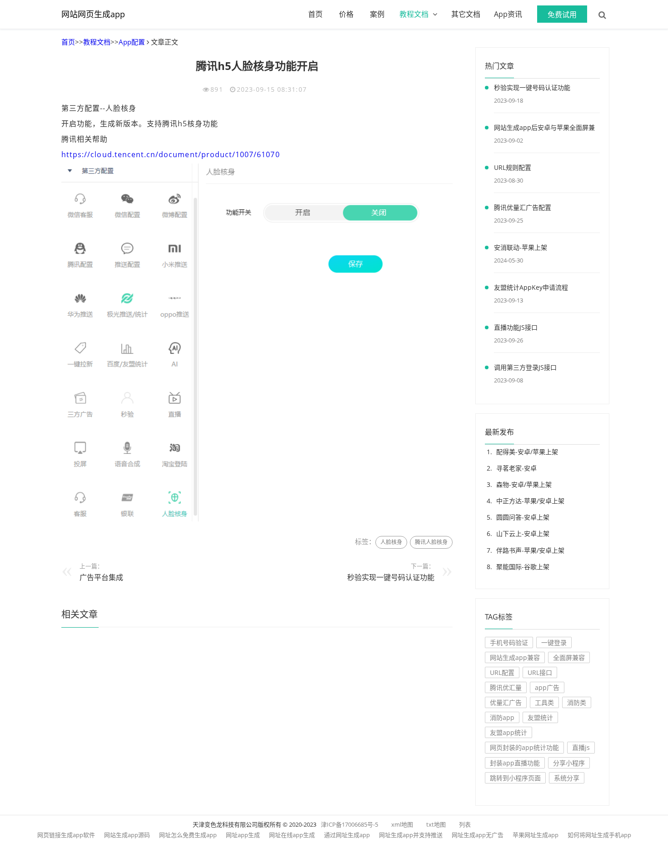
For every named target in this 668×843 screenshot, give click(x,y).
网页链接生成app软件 (66, 835)
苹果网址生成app (535, 835)
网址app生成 (243, 835)
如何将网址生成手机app (599, 835)
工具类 (544, 702)
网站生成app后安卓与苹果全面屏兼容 (544, 129)
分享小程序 (569, 763)
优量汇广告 (506, 702)
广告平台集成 (101, 577)
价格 (346, 14)
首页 (315, 14)
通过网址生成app (347, 835)
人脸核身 (391, 542)
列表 (465, 824)
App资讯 (508, 14)
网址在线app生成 (292, 835)
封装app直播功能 (515, 763)
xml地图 (402, 824)
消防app (502, 717)
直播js (581, 747)
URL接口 (540, 672)
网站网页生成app (93, 14)
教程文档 (414, 14)
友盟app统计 (508, 732)
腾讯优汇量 (506, 687)
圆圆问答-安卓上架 (522, 517)
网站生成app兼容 (515, 657)
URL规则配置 (512, 167)
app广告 (547, 687)
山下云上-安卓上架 (522, 533)
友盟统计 (540, 717)
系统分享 (566, 778)
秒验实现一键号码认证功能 (390, 577)
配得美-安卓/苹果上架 (527, 451)
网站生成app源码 (127, 835)
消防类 (576, 702)
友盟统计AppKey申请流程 (531, 287)
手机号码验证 (509, 642)
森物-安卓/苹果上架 (524, 484)
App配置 (132, 41)
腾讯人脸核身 (431, 542)
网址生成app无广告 (477, 835)
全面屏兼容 (569, 657)
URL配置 (502, 672)
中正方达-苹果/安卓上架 (530, 500)
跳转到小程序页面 (515, 778)
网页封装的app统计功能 (524, 747)
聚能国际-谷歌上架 (522, 566)
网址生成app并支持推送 (411, 835)
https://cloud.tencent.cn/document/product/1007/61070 (170, 154)
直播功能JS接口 (516, 327)
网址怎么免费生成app (188, 835)
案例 (377, 14)
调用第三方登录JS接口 (525, 367)
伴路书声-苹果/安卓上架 (530, 550)
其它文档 (465, 14)
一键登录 (554, 642)
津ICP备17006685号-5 (349, 824)
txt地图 (436, 824)
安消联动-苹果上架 (520, 247)
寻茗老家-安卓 (516, 468)
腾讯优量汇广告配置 (522, 207)
